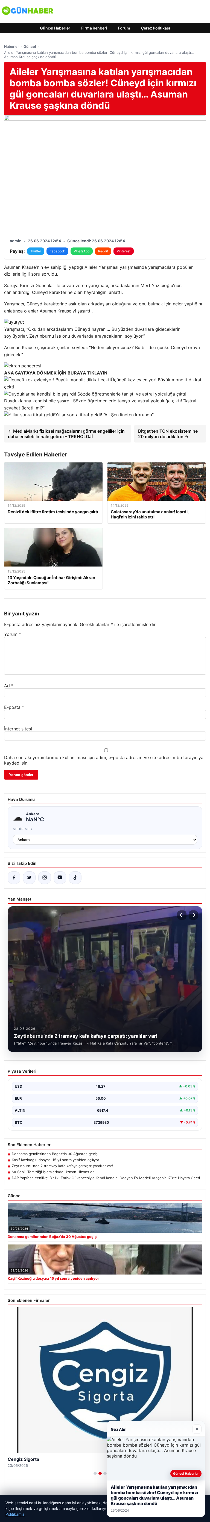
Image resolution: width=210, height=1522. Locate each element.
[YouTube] (60, 877)
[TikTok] (75, 877)
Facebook (57, 251)
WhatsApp (81, 251)
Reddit (103, 251)
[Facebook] (14, 877)
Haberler (11, 46)
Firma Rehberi (94, 28)
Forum (124, 28)
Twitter (35, 251)
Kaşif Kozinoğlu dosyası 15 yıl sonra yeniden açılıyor (55, 1160)
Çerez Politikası (155, 28)
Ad (8, 685)
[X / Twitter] (29, 877)
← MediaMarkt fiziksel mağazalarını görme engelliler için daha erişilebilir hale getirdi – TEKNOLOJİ (66, 433)
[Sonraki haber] (193, 915)
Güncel (30, 46)
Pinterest (123, 251)
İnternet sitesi (18, 728)
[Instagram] (44, 877)
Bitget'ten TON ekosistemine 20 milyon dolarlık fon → (168, 433)
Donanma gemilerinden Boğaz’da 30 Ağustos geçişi (55, 1154)
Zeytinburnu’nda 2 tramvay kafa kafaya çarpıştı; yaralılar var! (62, 1166)
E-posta (14, 707)
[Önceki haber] (181, 915)
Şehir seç (22, 829)
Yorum (12, 634)
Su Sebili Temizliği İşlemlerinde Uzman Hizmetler (53, 1172)
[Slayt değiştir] (95, 1473)
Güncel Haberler (55, 28)
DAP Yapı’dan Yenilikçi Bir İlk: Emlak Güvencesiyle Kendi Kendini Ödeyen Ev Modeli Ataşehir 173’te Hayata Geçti (106, 1178)
